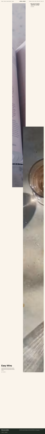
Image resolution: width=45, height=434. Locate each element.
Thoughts (12, 1)
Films (39, 1)
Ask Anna (33, 1)
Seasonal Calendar (8, 1)
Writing (38, 1)
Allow (3, 432)
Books (35, 1)
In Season (5, 1)
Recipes (2, 1)
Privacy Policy (38, 430)
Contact (42, 1)
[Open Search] (43, 1)
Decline (6, 432)
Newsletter (30, 1)
